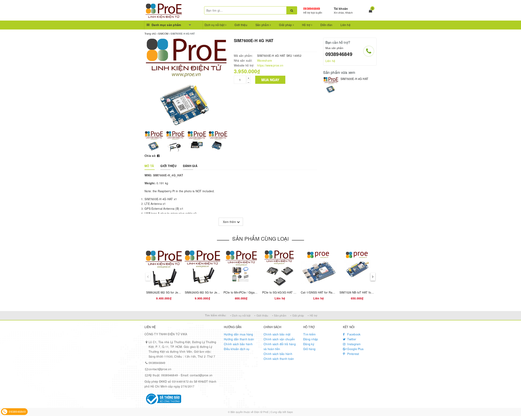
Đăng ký (308, 344)
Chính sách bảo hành (238, 344)
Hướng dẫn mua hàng (238, 334)
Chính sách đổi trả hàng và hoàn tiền (280, 346)
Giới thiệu (240, 25)
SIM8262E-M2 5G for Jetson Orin (168, 292)
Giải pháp (286, 25)
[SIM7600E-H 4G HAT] (330, 85)
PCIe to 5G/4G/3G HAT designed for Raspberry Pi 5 (296, 292)
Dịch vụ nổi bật (215, 25)
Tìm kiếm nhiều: (215, 315)
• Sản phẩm (279, 315)
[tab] (149, 166)
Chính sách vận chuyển (279, 339)
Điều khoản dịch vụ (237, 349)
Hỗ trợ (306, 25)
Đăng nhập (310, 339)
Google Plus (354, 349)
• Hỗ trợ (312, 315)
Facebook (353, 334)
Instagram (353, 344)
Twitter (351, 339)
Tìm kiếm (309, 334)
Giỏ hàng (309, 349)
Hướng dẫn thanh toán (239, 339)
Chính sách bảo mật (277, 334)
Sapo (290, 412)
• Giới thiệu (261, 315)
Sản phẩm (262, 25)
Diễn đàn (326, 25)
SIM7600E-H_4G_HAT (168, 175)
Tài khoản (341, 8)
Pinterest (352, 354)
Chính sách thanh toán (279, 359)
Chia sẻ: (150, 156)
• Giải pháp (297, 315)
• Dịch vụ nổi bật (240, 315)
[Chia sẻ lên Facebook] (158, 156)
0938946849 (311, 8)
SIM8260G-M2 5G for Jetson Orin (207, 292)
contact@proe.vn (160, 369)
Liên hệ (345, 25)
